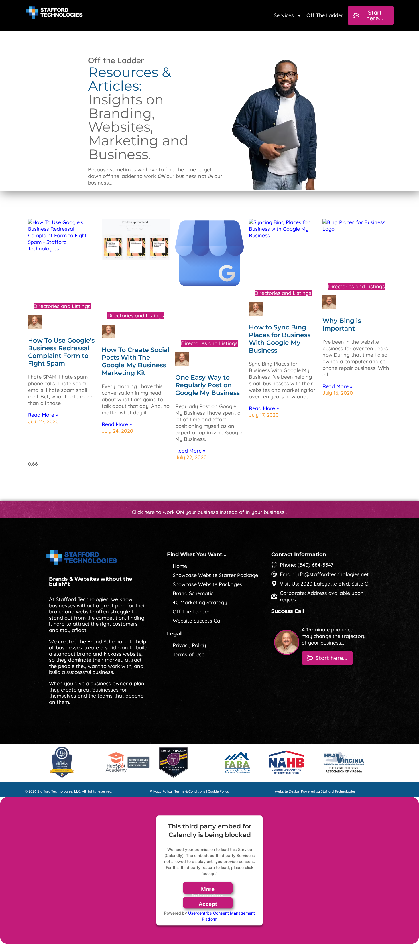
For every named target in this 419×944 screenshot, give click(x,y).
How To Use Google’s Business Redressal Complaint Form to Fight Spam (61, 352)
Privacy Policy (189, 645)
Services (284, 15)
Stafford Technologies (338, 791)
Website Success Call (198, 620)
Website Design (287, 791)
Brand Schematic (193, 593)
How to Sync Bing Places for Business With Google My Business (279, 338)
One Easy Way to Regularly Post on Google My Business (207, 385)
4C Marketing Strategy (200, 602)
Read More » (43, 415)
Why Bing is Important (341, 324)
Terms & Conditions (189, 791)
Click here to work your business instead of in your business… (209, 512)
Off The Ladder (324, 15)
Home (180, 566)
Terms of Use (188, 654)
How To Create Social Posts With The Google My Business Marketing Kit (135, 361)
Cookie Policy (218, 791)
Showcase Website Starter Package (215, 575)
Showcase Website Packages (207, 584)
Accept (207, 904)
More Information (208, 890)
